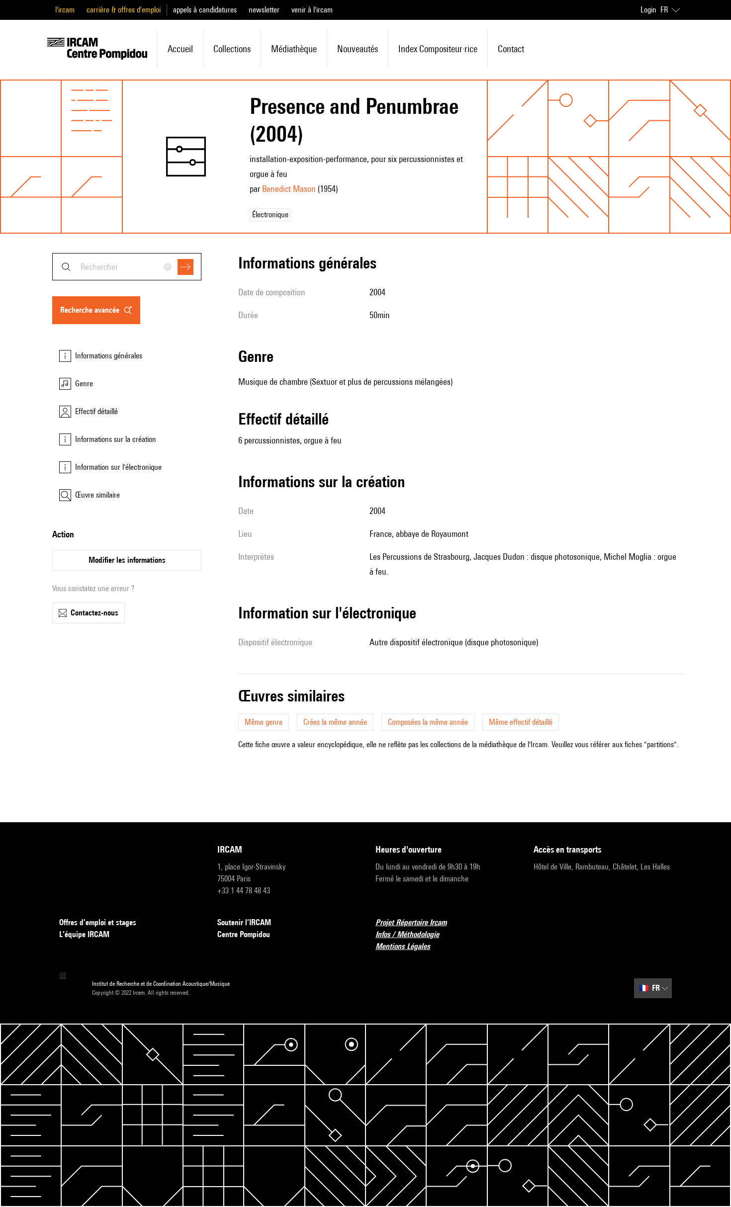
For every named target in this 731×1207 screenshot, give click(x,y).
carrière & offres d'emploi (124, 9)
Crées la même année (335, 722)
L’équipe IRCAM (84, 934)
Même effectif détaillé (520, 722)
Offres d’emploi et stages (97, 922)
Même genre (263, 722)
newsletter (264, 9)
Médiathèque (294, 48)
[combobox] (126, 266)
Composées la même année (428, 722)
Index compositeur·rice (437, 48)
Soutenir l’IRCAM (244, 922)
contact (511, 48)
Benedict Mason (289, 188)
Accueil (180, 48)
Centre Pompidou (243, 934)
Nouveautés (357, 48)
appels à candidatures (205, 9)
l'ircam (65, 9)
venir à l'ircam (312, 9)
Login (648, 9)
